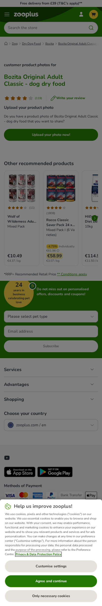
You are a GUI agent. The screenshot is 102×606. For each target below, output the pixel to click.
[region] (51, 552)
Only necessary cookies (51, 596)
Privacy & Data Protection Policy (38, 554)
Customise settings (51, 566)
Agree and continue (51, 581)
